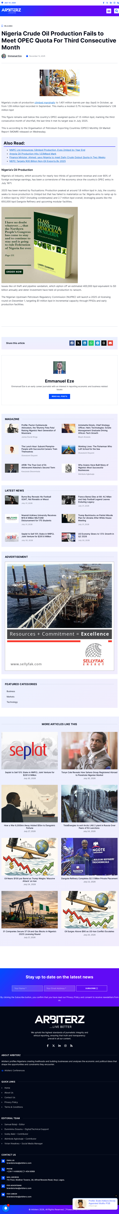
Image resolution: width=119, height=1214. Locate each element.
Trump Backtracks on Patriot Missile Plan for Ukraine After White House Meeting (95, 518)
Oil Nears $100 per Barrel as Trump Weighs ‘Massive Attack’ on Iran (29, 879)
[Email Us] (3, 1161)
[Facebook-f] (103, 3)
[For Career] (3, 1194)
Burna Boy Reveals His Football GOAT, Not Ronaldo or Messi (36, 498)
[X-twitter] (107, 3)
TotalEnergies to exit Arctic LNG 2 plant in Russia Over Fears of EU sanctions (89, 826)
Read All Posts (59, 396)
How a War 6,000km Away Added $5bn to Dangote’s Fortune (29, 826)
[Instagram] (114, 3)
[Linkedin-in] (111, 3)
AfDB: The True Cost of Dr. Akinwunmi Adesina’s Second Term (38, 466)
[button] (108, 11)
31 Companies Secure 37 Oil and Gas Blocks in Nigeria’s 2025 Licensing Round (29, 932)
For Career (12, 1194)
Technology (12, 702)
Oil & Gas (8, 26)
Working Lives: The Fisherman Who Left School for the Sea (95, 447)
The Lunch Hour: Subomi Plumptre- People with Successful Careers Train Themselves (39, 449)
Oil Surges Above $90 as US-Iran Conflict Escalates (89, 931)
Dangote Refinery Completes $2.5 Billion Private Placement (89, 878)
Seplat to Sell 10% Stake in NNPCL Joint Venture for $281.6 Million (37, 535)
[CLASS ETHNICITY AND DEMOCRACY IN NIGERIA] (39, 282)
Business (11, 691)
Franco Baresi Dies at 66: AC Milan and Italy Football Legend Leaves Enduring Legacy (94, 499)
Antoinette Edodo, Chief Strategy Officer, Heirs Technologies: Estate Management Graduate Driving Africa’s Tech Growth (94, 429)
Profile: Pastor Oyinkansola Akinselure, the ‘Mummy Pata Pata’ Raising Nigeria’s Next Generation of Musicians (38, 429)
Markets (10, 696)
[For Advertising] (3, 1186)
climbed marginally (45, 102)
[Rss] (118, 3)
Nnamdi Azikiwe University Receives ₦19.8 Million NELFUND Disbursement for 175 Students (38, 518)
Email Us (11, 1160)
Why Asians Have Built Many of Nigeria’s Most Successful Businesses (93, 467)
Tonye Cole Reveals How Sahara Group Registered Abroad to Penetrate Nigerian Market (89, 773)
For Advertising (14, 1185)
